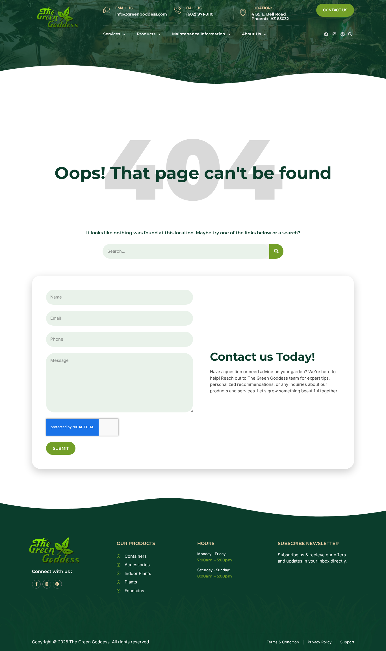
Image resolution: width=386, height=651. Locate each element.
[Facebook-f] (36, 584)
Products (146, 34)
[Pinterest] (343, 34)
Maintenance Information (198, 34)
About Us (251, 34)
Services (111, 34)
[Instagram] (334, 34)
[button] (350, 34)
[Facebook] (326, 34)
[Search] (276, 251)
